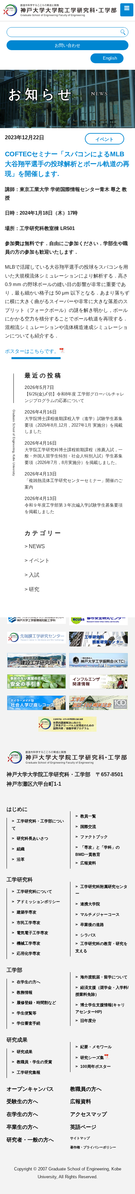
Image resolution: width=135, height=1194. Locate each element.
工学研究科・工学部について (38, 825)
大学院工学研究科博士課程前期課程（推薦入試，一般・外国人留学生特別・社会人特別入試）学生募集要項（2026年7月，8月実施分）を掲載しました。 (74, 456)
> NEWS (35, 546)
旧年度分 (88, 1020)
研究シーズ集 (92, 1057)
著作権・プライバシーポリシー (93, 1147)
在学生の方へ (28, 982)
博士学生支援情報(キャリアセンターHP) (100, 1008)
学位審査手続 (28, 1023)
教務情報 (24, 992)
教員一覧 (88, 816)
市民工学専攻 (28, 922)
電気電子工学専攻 (32, 933)
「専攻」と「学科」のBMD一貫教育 (97, 851)
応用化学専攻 (28, 953)
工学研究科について (34, 891)
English (110, 58)
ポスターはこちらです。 (32, 351)
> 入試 (32, 575)
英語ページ (83, 1127)
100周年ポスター (95, 1066)
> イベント (37, 560)
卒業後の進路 (92, 924)
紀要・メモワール (96, 1047)
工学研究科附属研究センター (101, 890)
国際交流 (88, 826)
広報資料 (88, 863)
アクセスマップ (88, 1114)
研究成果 (24, 1052)
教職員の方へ (86, 1089)
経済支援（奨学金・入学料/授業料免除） (101, 991)
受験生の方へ (22, 1101)
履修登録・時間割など (36, 1002)
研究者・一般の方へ (30, 1140)
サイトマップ (80, 1138)
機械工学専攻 (28, 943)
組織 (21, 849)
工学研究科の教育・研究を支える (101, 947)
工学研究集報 (28, 1072)
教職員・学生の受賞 (34, 1062)
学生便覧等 (26, 1013)
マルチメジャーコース (100, 914)
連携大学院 (90, 904)
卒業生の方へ (22, 1127)
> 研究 (32, 589)
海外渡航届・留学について (103, 977)
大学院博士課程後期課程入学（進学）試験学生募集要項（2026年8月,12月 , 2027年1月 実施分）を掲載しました (74, 425)
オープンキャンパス (30, 1089)
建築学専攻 (26, 912)
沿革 (21, 859)
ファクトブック (94, 837)
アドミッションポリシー (38, 901)
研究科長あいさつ (32, 838)
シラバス (88, 935)
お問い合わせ (67, 45)
